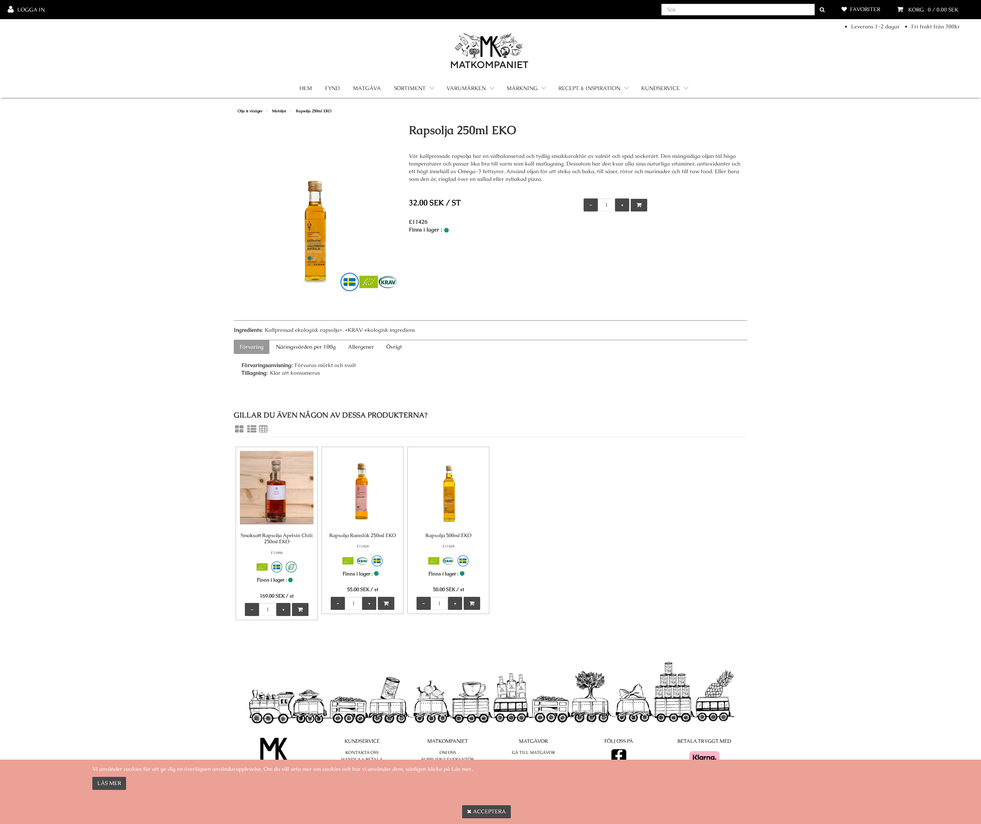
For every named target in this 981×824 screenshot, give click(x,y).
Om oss (448, 752)
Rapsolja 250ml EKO (313, 110)
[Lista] (252, 429)
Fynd (332, 88)
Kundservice (660, 88)
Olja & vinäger (250, 110)
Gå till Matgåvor (533, 752)
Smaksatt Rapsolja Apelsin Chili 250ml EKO (277, 538)
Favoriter (865, 9)
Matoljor (279, 110)
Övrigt (394, 346)
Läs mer (109, 783)
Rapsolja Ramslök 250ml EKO (362, 535)
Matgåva (367, 88)
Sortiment (410, 88)
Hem (305, 88)
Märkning (522, 88)
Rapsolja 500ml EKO (448, 535)
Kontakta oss (362, 752)
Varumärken (466, 88)
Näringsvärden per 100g (306, 346)
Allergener (361, 346)
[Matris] (239, 429)
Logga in (31, 9)
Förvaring (252, 346)
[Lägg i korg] (639, 205)
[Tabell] (263, 429)
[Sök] (822, 10)
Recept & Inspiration (589, 88)
